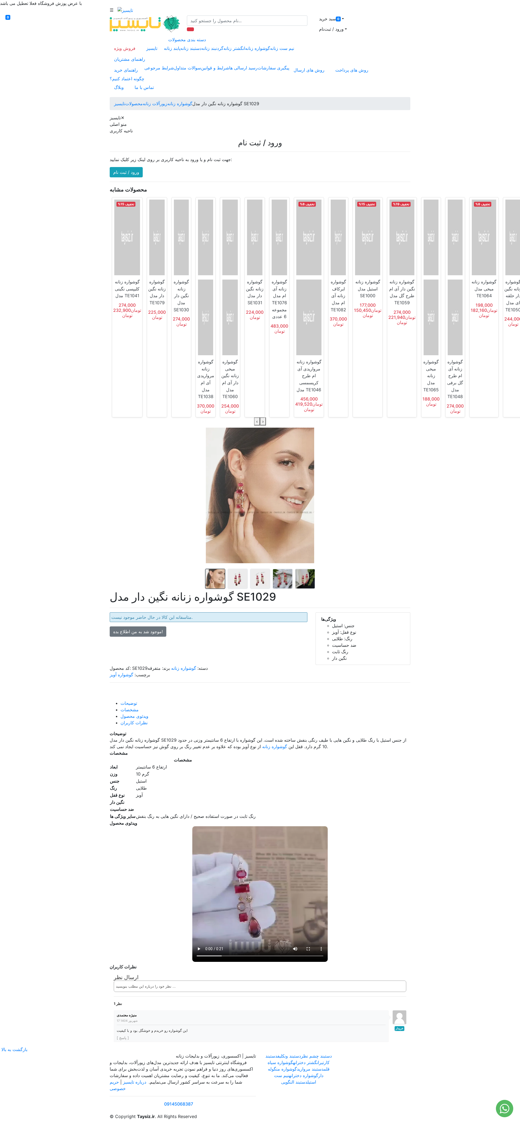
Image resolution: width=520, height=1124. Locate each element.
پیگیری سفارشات (273, 68)
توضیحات (129, 703)
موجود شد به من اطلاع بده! (138, 631)
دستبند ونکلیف (289, 1056)
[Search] (190, 29)
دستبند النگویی (294, 1082)
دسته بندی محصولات (187, 39)
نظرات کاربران (134, 722)
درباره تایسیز (134, 1082)
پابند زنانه (172, 48)
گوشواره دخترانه (303, 1075)
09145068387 (178, 1104)
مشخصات (130, 709)
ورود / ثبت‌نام (331, 29)
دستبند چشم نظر (316, 1056)
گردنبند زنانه (212, 48)
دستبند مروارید (310, 1069)
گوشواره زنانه (257, 48)
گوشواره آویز (121, 674)
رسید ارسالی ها (243, 68)
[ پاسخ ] (123, 1038)
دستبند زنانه (191, 48)
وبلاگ (119, 87)
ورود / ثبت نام (126, 172)
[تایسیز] (125, 10)
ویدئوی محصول (134, 716)
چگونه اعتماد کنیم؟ (127, 78)
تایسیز (151, 48)
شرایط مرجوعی (159, 68)
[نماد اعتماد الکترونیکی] (356, 1072)
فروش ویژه (124, 48)
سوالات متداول (187, 68)
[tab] (265, 703)
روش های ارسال (309, 70)
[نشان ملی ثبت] (388, 1072)
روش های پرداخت (351, 70)
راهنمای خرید (126, 70)
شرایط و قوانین (215, 68)
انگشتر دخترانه (306, 1062)
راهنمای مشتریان (129, 59)
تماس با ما (144, 87)
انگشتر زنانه (234, 48)
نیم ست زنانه (282, 48)
